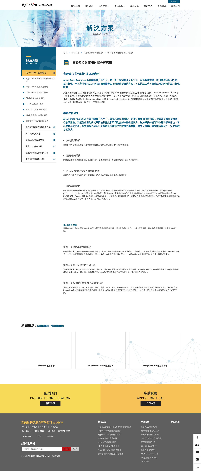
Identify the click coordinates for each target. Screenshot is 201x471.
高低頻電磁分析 (148, 442)
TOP (197, 467)
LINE (39, 436)
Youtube (49, 436)
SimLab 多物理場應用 (35, 98)
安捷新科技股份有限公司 (37, 5)
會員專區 (162, 6)
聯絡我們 (175, 6)
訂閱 (67, 449)
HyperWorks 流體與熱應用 (37, 87)
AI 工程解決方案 (33, 133)
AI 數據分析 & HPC (149, 458)
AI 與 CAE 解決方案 (149, 454)
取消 (75, 449)
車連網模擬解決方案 (34, 159)
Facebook (27, 436)
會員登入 (174, 1)
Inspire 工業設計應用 (34, 104)
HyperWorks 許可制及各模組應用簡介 (40, 80)
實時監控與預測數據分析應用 (38, 121)
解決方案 (103, 6)
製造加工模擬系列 (149, 427)
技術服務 (145, 461)
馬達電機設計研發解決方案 (38, 127)
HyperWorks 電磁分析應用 (37, 92)
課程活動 (134, 6)
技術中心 (148, 6)
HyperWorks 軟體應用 (35, 73)
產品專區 (118, 6)
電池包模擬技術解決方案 (37, 153)
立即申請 (150, 403)
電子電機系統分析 (149, 446)
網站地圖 (175, 422)
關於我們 (75, 6)
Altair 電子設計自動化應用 (37, 115)
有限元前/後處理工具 (150, 431)
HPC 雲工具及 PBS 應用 (36, 110)
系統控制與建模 (148, 450)
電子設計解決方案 (33, 146)
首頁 (65, 53)
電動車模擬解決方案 (34, 140)
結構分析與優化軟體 (150, 434)
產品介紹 (145, 422)
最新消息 (89, 6)
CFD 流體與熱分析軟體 (151, 438)
